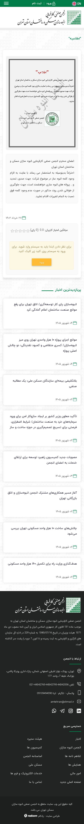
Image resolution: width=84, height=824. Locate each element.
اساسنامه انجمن (32, 756)
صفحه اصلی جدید (70, 782)
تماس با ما (35, 782)
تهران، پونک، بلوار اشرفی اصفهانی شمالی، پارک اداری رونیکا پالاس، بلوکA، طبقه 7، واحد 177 (40, 673)
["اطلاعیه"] (42, 103)
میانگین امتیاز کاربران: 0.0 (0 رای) (49, 230)
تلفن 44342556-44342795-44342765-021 (51, 685)
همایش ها (74, 764)
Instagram (71, 711)
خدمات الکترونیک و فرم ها (26, 773)
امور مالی (75, 773)
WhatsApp (54, 711)
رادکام (41, 816)
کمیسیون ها (34, 747)
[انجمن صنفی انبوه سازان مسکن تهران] (42, 17)
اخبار (78, 739)
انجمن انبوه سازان (70, 747)
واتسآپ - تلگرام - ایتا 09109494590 (55, 693)
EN (79, 3)
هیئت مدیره (34, 739)
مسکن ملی (35, 764)
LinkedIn (79, 711)
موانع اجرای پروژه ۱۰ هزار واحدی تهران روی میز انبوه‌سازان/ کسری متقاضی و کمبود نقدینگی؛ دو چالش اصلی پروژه (42, 345)
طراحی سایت (53, 816)
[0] (12, 231)
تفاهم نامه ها (73, 756)
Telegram (62, 711)
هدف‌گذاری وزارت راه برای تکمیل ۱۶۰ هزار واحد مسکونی (42, 563)
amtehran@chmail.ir (62, 702)
